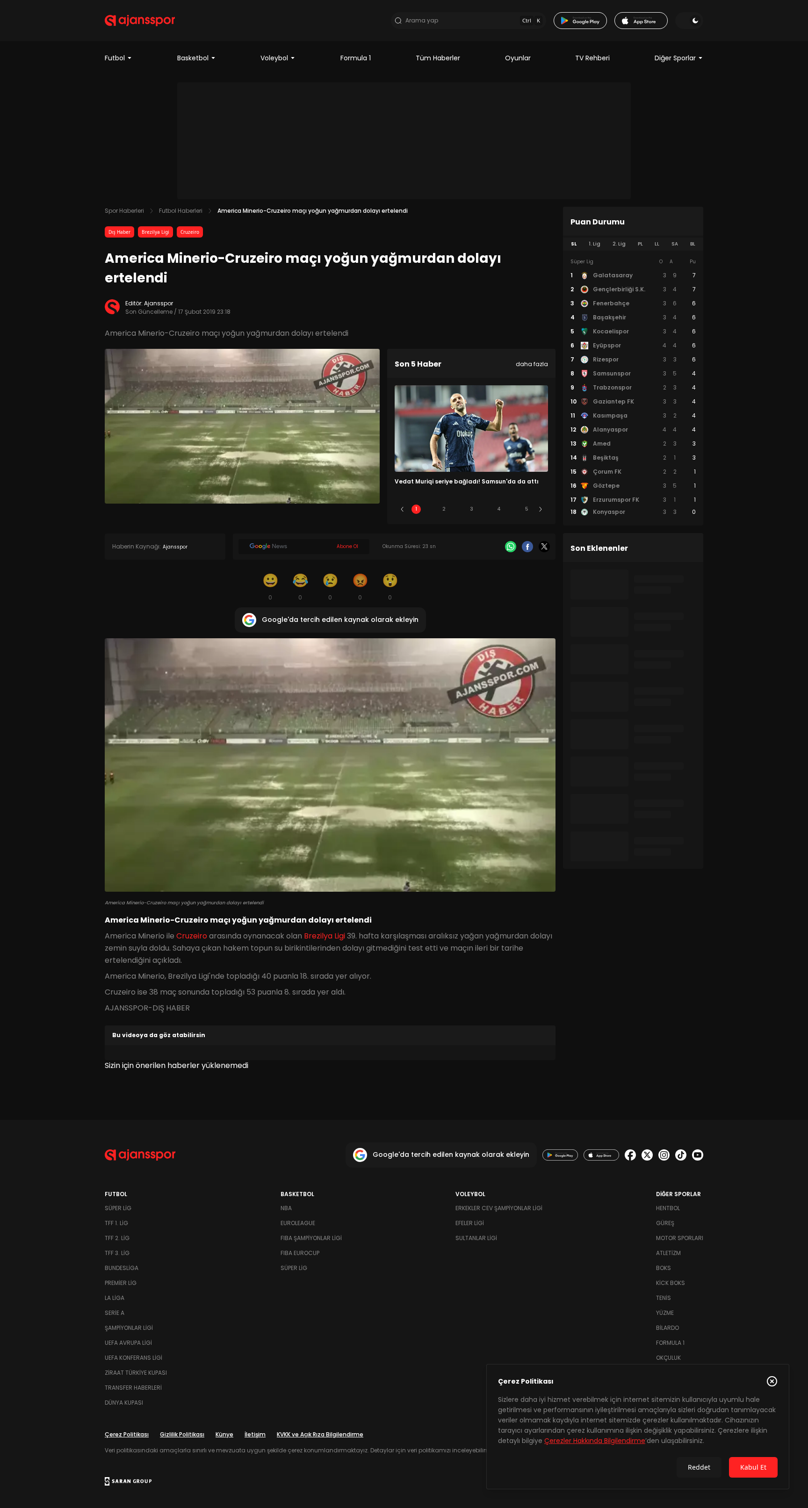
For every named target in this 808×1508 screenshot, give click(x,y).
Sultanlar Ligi (476, 1238)
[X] (544, 546)
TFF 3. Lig (117, 1253)
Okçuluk (668, 1358)
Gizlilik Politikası (182, 1434)
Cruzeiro (189, 232)
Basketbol (193, 58)
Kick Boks (670, 1283)
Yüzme (665, 1313)
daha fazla (532, 364)
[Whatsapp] (510, 546)
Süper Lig (118, 1208)
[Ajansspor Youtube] (697, 1155)
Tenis (663, 1298)
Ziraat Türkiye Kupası (136, 1373)
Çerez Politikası (127, 1434)
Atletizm (668, 1253)
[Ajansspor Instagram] (664, 1155)
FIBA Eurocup (300, 1253)
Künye (224, 1434)
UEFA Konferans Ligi (133, 1358)
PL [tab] (640, 243)
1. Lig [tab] (594, 243)
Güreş (665, 1223)
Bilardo (667, 1328)
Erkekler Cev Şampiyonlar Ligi (498, 1208)
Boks (663, 1268)
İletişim (255, 1434)
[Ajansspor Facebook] (630, 1155)
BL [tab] (692, 243)
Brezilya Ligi (155, 232)
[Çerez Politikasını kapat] (772, 1381)
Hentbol (668, 1208)
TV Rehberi (592, 58)
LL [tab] (657, 243)
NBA (286, 1208)
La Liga (114, 1298)
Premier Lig (121, 1283)
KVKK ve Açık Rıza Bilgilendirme (320, 1434)
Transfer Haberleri (133, 1388)
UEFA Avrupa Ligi (128, 1343)
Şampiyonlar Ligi (129, 1328)
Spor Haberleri (124, 211)
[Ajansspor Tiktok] (680, 1155)
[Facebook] (527, 546)
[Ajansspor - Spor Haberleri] (140, 20)
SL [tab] (574, 243)
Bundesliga (121, 1268)
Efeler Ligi (469, 1223)
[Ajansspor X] (647, 1155)
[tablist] (633, 244)
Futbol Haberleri (180, 211)
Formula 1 (355, 58)
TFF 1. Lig (116, 1223)
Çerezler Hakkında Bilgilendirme (594, 1440)
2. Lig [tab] (619, 243)
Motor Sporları (679, 1238)
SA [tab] (674, 243)
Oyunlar (518, 58)
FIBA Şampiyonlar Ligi (311, 1238)
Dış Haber (119, 232)
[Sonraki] (540, 509)
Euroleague (298, 1223)
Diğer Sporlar (675, 58)
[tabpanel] (633, 387)
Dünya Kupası (124, 1403)
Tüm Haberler (438, 58)
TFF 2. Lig (117, 1238)
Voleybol (274, 58)
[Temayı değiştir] (689, 20)
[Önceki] (402, 509)
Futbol (115, 58)
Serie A (114, 1313)
